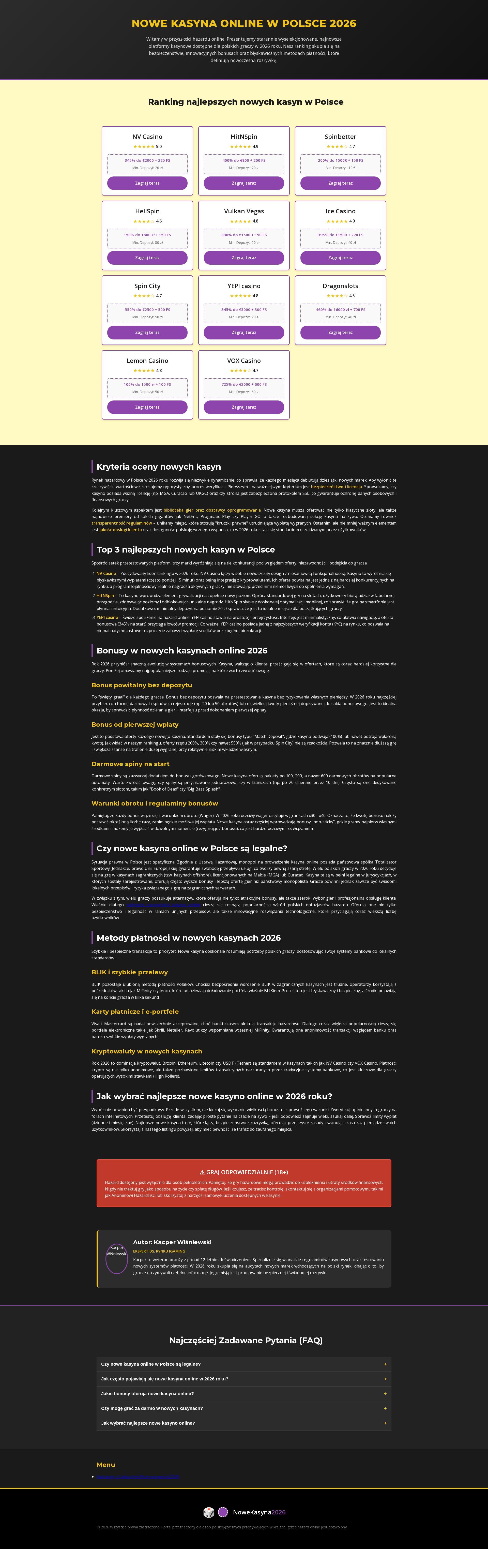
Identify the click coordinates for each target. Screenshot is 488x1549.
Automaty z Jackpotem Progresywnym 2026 (138, 1476)
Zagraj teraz (147, 183)
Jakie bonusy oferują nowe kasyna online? (147, 1393)
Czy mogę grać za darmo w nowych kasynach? (152, 1408)
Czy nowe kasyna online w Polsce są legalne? (151, 1364)
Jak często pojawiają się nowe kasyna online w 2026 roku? (164, 1378)
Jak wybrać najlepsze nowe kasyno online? (148, 1423)
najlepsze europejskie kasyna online (163, 904)
